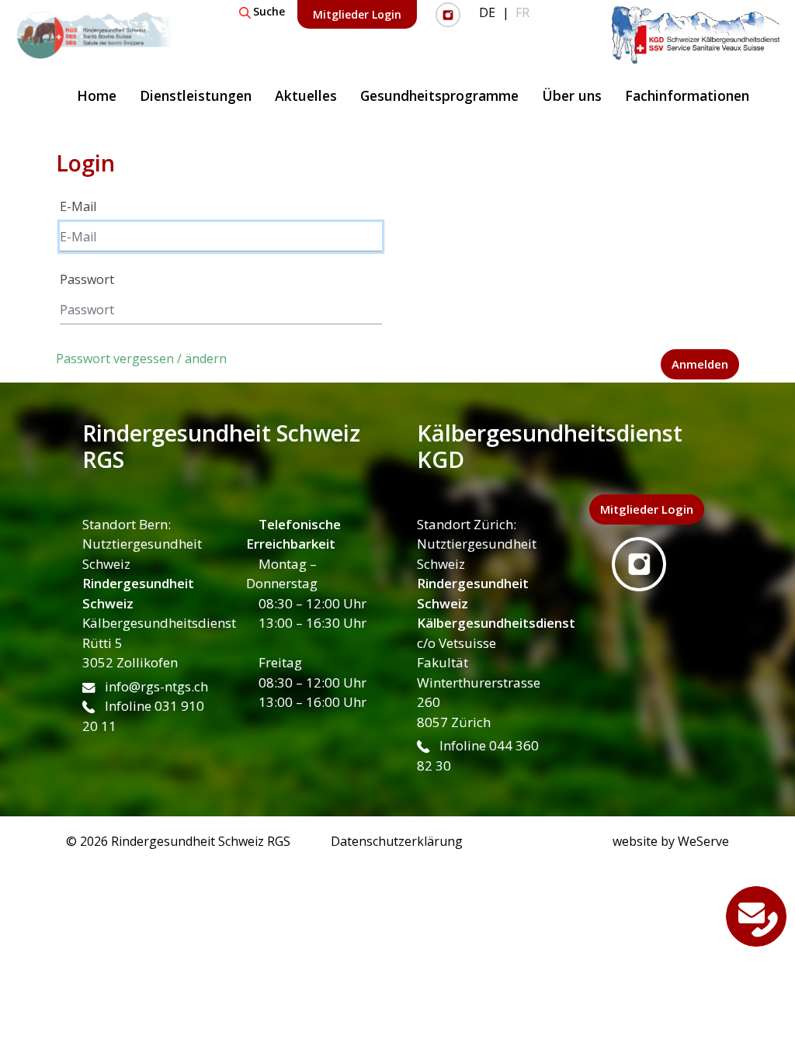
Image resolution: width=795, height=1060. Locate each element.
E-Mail (78, 206)
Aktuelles (306, 95)
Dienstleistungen (196, 95)
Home (96, 95)
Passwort (87, 279)
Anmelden (700, 364)
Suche (269, 11)
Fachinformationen (687, 95)
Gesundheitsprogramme (439, 95)
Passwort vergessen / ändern (141, 358)
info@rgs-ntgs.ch (155, 686)
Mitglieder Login (357, 14)
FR (522, 12)
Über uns (572, 95)
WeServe (703, 841)
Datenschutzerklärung (397, 841)
